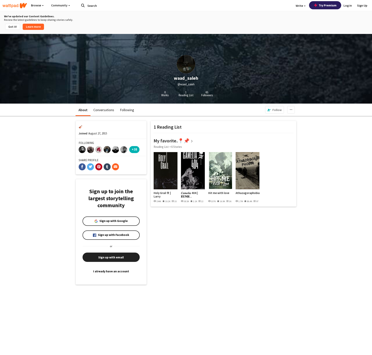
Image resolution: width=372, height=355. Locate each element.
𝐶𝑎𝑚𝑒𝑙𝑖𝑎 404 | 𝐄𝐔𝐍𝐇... (189, 194)
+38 (134, 149)
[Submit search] (83, 5)
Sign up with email (111, 257)
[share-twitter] (90, 166)
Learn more (33, 27)
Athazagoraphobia (247, 193)
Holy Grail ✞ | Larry (162, 194)
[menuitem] (274, 110)
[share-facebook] (82, 166)
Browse (36, 5)
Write (300, 6)
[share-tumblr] (107, 166)
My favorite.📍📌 (171, 141)
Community (59, 5)
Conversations (103, 110)
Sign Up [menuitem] (362, 5)
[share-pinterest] (98, 166)
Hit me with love (218, 193)
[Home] (15, 5)
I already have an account (111, 271)
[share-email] (115, 166)
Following (127, 110)
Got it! (12, 27)
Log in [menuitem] (348, 5)
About (83, 110)
